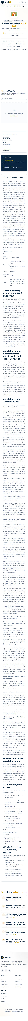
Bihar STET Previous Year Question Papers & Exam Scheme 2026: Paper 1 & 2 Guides (16, 898)
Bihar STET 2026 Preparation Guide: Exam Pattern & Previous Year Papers (15, 932)
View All (24, 892)
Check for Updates (14, 116)
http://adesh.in (6, 150)
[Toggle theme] (22, 2)
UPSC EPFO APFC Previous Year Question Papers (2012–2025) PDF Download (15, 907)
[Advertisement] (14, 69)
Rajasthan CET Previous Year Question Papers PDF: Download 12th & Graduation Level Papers (16, 924)
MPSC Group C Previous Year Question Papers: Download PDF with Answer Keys (16, 941)
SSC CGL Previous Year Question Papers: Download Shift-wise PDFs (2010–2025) (16, 915)
